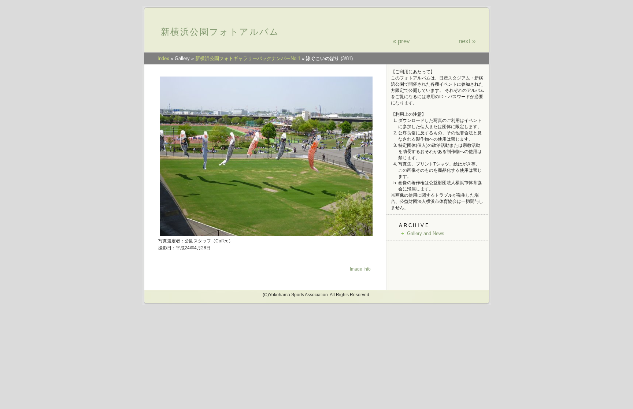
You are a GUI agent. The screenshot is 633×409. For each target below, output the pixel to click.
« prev (401, 41)
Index (163, 58)
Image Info (360, 269)
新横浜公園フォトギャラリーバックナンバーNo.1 (247, 58)
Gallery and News (425, 233)
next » (467, 41)
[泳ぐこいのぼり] (266, 235)
